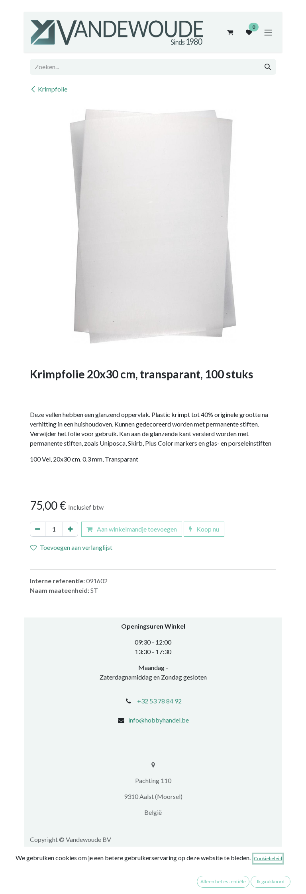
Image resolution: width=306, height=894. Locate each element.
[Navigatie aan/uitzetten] (268, 32)
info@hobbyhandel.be (158, 720)
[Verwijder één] (37, 529)
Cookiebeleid (268, 858)
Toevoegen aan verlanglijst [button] (76, 547)
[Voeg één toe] (70, 529)
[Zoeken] (267, 67)
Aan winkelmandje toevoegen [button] (136, 529)
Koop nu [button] (207, 529)
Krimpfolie (52, 89)
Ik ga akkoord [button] (270, 881)
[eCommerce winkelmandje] (230, 32)
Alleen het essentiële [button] (223, 881)
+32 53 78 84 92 (159, 701)
